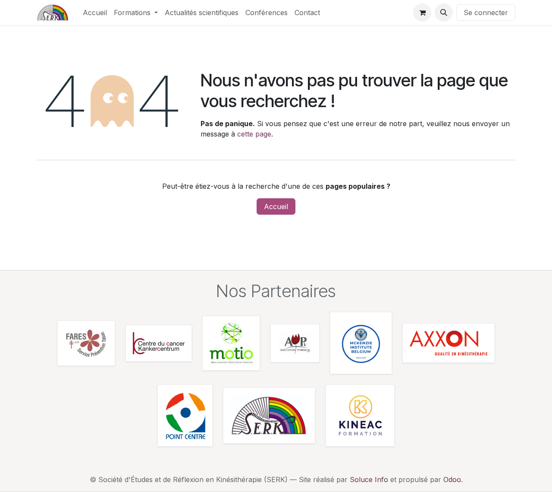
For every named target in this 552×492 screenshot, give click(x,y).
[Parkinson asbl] (295, 343)
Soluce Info (369, 479)
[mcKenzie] (361, 343)
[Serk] (269, 415)
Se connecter (486, 12)
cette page (254, 134)
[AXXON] (448, 343)
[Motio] (231, 343)
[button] (444, 12)
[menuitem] (94, 12)
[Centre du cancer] (158, 343)
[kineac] (360, 415)
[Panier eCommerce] (422, 12)
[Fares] (86, 343)
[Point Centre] (185, 415)
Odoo (452, 479)
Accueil (276, 206)
